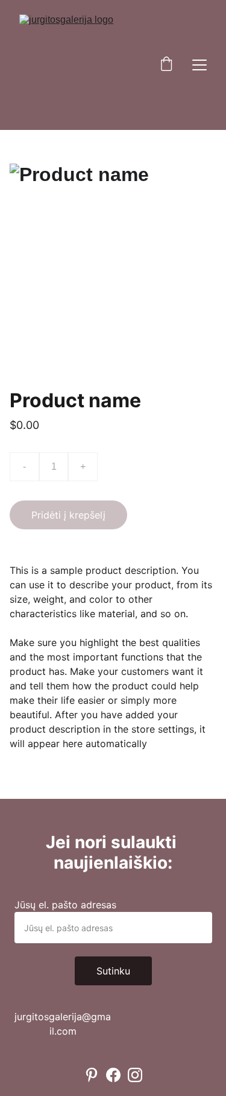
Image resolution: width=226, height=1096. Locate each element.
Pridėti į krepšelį (68, 515)
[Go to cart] (166, 65)
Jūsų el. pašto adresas (65, 905)
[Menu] (199, 65)
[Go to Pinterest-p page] (91, 1075)
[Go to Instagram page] (135, 1075)
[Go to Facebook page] (113, 1075)
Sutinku (113, 971)
